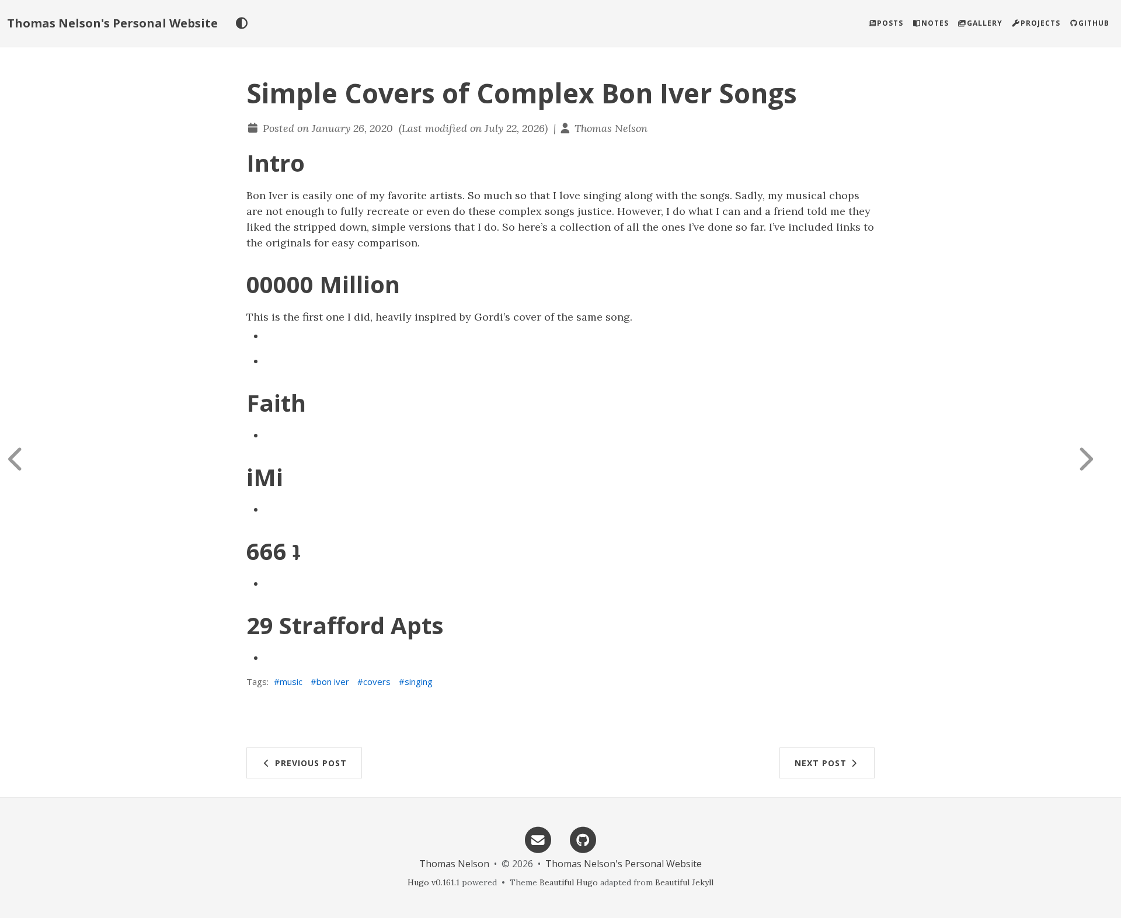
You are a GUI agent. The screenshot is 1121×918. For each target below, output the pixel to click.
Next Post (822, 763)
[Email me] (537, 839)
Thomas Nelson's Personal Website (112, 23)
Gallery (984, 23)
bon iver (332, 681)
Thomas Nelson (611, 128)
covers (377, 681)
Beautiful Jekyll (684, 882)
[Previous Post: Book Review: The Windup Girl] (26, 459)
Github (1093, 23)
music (291, 681)
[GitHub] (583, 839)
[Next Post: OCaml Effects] (1094, 459)
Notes (935, 23)
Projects (1040, 23)
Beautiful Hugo (568, 882)
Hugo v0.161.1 (433, 882)
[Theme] (241, 23)
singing (419, 681)
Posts (890, 23)
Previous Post (309, 763)
